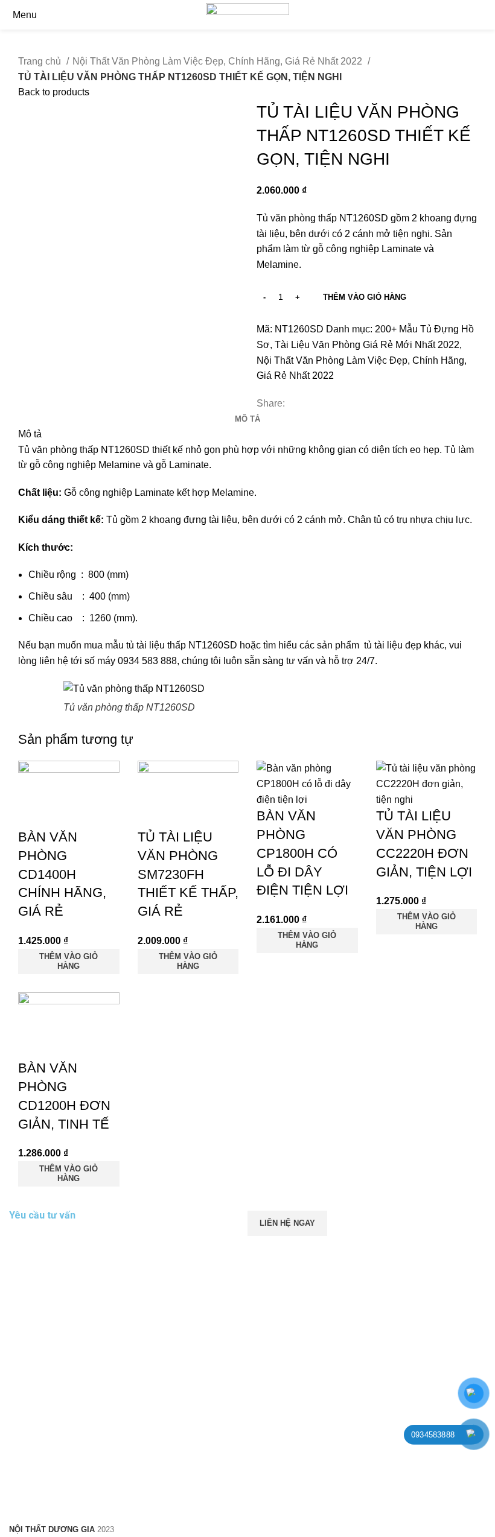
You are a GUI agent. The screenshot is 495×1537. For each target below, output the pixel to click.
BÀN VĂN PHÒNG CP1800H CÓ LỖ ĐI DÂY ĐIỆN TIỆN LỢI (302, 853)
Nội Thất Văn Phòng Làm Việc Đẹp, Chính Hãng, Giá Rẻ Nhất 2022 (218, 61)
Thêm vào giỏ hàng (364, 297)
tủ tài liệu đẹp (391, 645)
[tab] (247, 419)
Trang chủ (40, 61)
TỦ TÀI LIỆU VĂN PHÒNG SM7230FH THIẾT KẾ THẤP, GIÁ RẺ (188, 874)
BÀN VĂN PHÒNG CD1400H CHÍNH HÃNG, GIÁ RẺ (62, 874)
